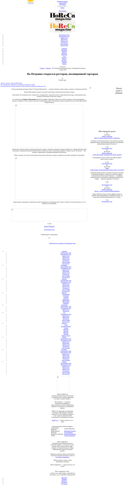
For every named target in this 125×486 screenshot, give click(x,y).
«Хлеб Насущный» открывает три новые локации (107, 154)
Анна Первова (68, 432)
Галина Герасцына (69, 435)
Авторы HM (62, 3)
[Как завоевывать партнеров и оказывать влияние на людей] (62, 83)
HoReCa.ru (55, 420)
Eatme (107, 168)
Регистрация (62, 11)
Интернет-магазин (62, 1)
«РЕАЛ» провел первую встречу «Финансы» (107, 138)
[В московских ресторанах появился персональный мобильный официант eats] (62, 84)
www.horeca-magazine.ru (62, 457)
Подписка (63, 4)
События (48, 68)
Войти (62, 8)
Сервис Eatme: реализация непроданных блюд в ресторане (107, 170)
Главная (42, 68)
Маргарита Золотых (70, 431)
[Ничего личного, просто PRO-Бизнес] (62, 81)
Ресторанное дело (49, 229)
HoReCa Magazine (49, 226)
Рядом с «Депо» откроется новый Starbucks (107, 191)
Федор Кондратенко (70, 434)
